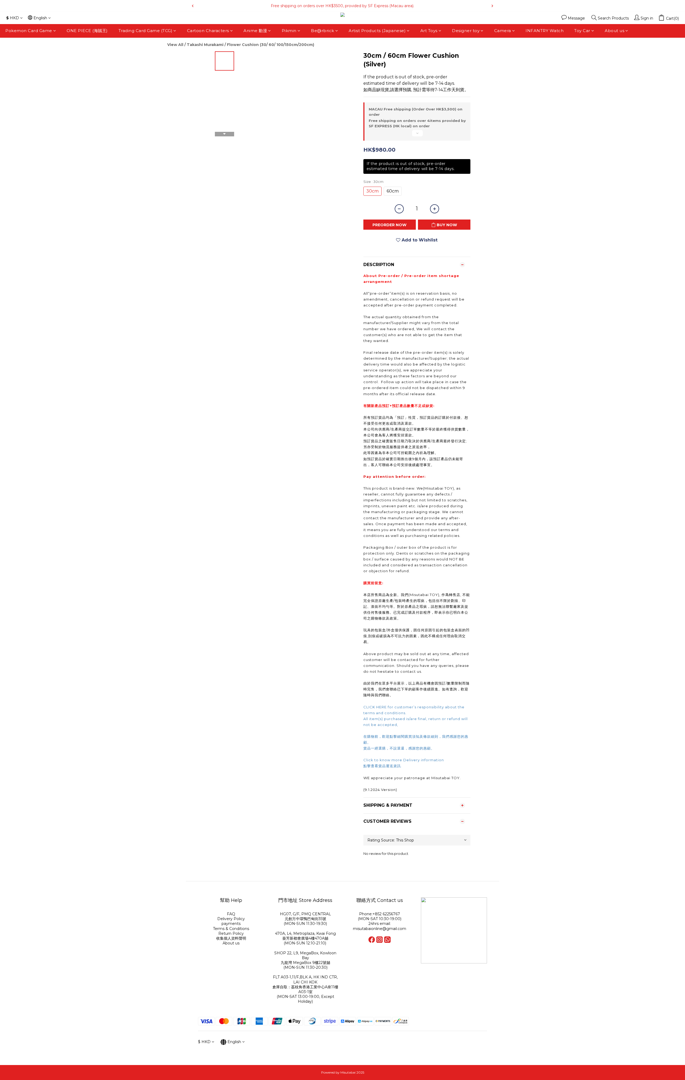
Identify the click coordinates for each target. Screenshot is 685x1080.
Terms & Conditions (231, 928)
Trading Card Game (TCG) (146, 30)
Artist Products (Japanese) (377, 30)
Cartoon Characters (208, 30)
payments (231, 923)
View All (175, 44)
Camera (502, 30)
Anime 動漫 (255, 30)
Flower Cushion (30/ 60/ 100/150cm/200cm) (270, 44)
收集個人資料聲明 (231, 938)
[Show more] (416, 135)
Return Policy (231, 933)
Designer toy (466, 30)
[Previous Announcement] (192, 5)
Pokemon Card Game (28, 30)
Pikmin (289, 30)
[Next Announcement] (492, 5)
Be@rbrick (322, 30)
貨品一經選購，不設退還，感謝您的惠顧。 (399, 748)
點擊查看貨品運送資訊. (383, 766)
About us (614, 30)
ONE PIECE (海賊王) (87, 30)
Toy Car (582, 30)
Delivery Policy (231, 918)
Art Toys (428, 30)
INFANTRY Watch (545, 30)
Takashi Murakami (205, 44)
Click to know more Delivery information (403, 760)
